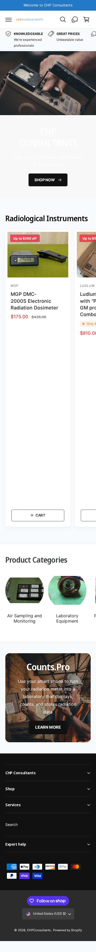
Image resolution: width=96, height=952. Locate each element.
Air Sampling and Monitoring (24, 618)
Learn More (48, 727)
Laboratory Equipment (67, 618)
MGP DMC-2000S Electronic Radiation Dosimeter (34, 300)
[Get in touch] (75, 19)
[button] (8, 19)
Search (11, 824)
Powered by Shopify (67, 930)
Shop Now (44, 180)
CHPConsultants (39, 930)
